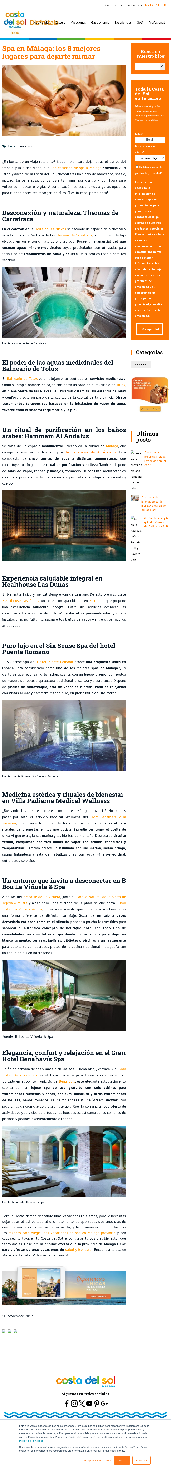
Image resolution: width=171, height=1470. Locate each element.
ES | (152, 4)
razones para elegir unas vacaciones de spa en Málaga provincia (61, 1232)
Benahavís (66, 1081)
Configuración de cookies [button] (97, 1460)
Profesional (156, 22)
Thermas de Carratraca (74, 235)
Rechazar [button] (141, 1460)
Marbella (96, 600)
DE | (166, 4)
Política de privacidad (31, 1440)
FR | (162, 4)
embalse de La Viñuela (41, 896)
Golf (140, 22)
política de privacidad (148, 173)
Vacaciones (78, 22)
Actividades (42, 22)
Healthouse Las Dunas (20, 600)
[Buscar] (162, 66)
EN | (157, 4)
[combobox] (147, 66)
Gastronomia (100, 22)
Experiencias (123, 22)
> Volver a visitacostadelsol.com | (124, 4)
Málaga (111, 445)
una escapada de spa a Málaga (75, 167)
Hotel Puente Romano (55, 661)
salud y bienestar (78, 1249)
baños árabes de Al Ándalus (91, 452)
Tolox (120, 384)
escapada (26, 146)
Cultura (60, 22)
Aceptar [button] (122, 1460)
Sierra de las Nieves (49, 228)
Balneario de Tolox (21, 378)
